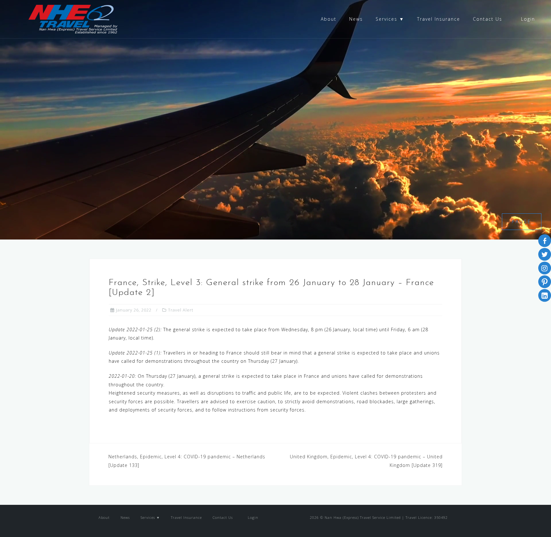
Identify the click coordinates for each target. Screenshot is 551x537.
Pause (522, 221)
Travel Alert (180, 310)
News (356, 19)
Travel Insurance (438, 19)
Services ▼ (390, 19)
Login (527, 19)
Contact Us (487, 19)
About (328, 19)
